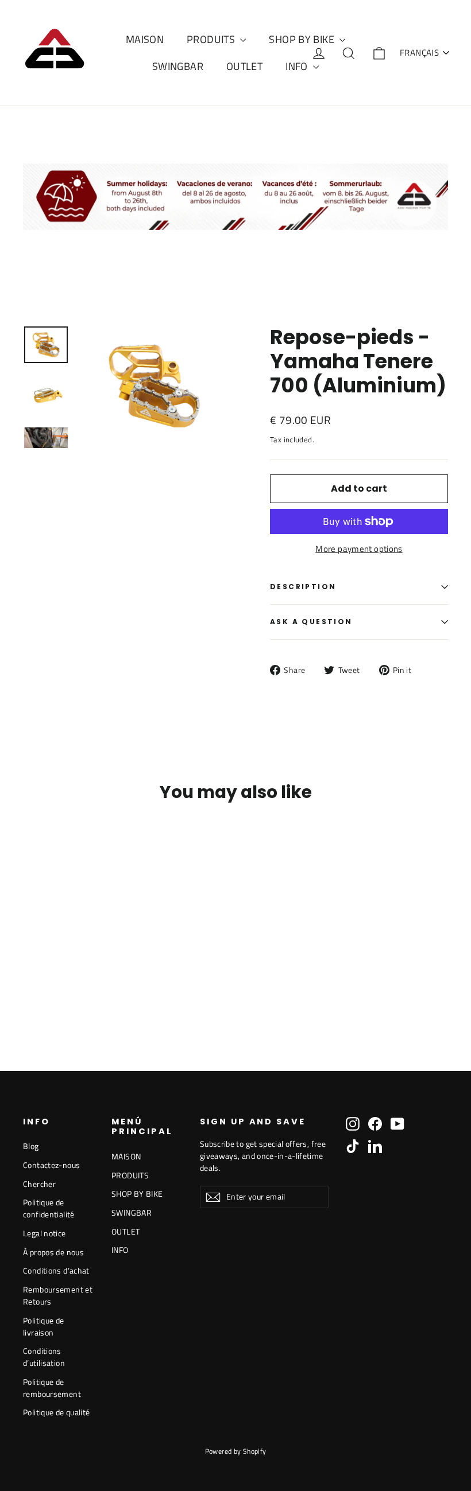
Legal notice (44, 1233)
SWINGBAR (177, 66)
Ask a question (311, 621)
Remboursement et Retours (57, 1295)
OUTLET (244, 66)
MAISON (145, 39)
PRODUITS (212, 39)
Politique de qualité (56, 1412)
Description (303, 586)
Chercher (39, 1184)
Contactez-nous (51, 1165)
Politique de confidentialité (49, 1208)
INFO (297, 66)
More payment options (359, 549)
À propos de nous (53, 1252)
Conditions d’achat (56, 1270)
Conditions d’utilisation (44, 1357)
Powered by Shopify (236, 1451)
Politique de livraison (43, 1326)
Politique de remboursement (52, 1388)
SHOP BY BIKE (303, 39)
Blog (31, 1146)
